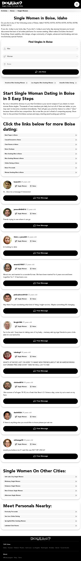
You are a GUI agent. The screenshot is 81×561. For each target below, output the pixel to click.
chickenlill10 (18, 382)
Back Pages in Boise (11, 135)
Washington (44, 547)
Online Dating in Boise (12, 163)
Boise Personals (10, 167)
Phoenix (22, 547)
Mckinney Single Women (12, 481)
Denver (57, 547)
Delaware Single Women (12, 486)
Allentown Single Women (13, 495)
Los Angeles (36, 547)
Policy (15, 557)
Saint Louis (28, 547)
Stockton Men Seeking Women (15, 82)
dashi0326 (18, 413)
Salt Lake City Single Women (14, 476)
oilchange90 (18, 440)
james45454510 (20, 209)
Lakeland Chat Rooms (12, 525)
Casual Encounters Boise (13, 139)
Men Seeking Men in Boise (13, 153)
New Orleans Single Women (14, 490)
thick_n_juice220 (20, 237)
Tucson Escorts (64, 547)
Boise (34, 186)
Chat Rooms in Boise (11, 144)
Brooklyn (51, 547)
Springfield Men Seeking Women (15, 521)
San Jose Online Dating (12, 516)
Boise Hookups (9, 149)
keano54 (17, 182)
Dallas (5, 547)
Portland (16, 547)
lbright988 (18, 322)
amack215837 (19, 265)
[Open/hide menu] (76, 4)
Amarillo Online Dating (66, 82)
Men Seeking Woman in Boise (14, 158)
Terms (20, 557)
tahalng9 (17, 352)
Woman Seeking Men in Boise (14, 172)
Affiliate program (8, 557)
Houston (10, 547)
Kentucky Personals (11, 511)
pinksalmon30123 (21, 295)
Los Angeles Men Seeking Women (42, 82)
